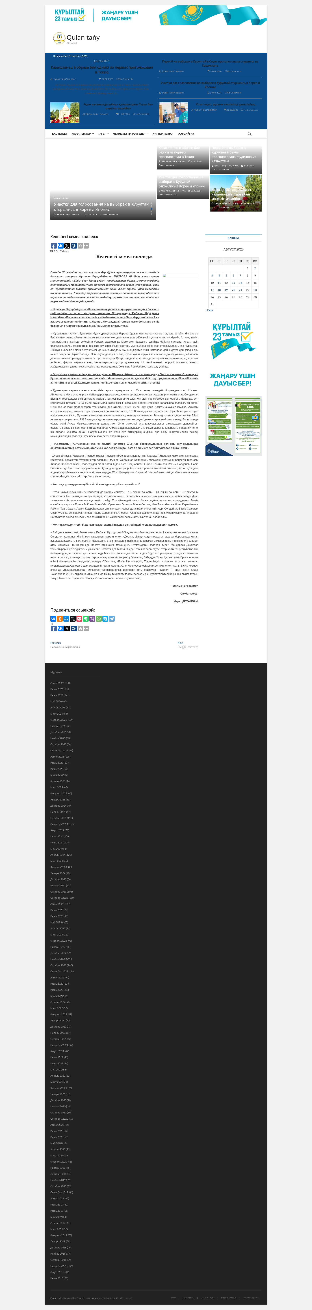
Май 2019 (56, 1216)
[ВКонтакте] (53, 619)
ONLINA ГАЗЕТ (208, 1297)
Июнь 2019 (56, 1210)
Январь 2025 (57, 799)
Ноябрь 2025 (58, 738)
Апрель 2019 (57, 1222)
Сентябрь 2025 (59, 750)
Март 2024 (56, 860)
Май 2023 (56, 922)
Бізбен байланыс (228, 1297)
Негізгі (173, 1297)
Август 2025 (57, 756)
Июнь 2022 (56, 989)
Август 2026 (57, 682)
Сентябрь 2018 (59, 1265)
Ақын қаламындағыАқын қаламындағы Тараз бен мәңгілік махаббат (118, 106)
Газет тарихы (188, 1297)
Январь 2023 (57, 946)
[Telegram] (112, 619)
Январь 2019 (57, 1241)
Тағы (101, 133)
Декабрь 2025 (58, 732)
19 (226, 289)
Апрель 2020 (57, 1149)
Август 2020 (57, 1124)
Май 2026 (56, 701)
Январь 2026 (57, 725)
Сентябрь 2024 (59, 824)
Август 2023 (57, 903)
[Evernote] (86, 619)
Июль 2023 (56, 909)
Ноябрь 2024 (58, 811)
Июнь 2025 (56, 768)
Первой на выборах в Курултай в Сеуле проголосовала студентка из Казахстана (210, 63)
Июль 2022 (56, 983)
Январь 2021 (57, 1094)
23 (255, 289)
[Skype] (105, 619)
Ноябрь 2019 (58, 1179)
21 (240, 289)
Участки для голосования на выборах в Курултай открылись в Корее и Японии (210, 85)
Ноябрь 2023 (58, 885)
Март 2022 (56, 1008)
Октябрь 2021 (58, 1038)
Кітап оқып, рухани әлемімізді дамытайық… (226, 104)
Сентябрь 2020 (59, 1118)
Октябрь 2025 (58, 744)
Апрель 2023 (57, 928)
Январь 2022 (57, 1020)
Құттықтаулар (163, 133)
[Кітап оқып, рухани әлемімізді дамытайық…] (173, 112)
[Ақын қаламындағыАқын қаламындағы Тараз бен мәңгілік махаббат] (64, 112)
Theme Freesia (83, 1298)
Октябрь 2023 (58, 891)
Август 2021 (57, 1051)
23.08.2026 (107, 79)
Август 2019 (57, 1198)
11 (219, 282)
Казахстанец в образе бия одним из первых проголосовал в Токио (102, 70)
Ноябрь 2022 (58, 959)
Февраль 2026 (58, 719)
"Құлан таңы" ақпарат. (64, 79)
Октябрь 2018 (58, 1259)
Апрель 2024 (57, 854)
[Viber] (92, 619)
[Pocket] (79, 619)
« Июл (209, 310)
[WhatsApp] (99, 619)
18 (219, 289)
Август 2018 (57, 1272)
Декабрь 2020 (58, 1100)
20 (233, 289)
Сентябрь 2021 (59, 1044)
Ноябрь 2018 (58, 1253)
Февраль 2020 (58, 1161)
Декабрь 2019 (58, 1173)
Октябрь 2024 (58, 817)
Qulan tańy (83, 37)
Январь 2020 (57, 1167)
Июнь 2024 (56, 842)
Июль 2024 (56, 836)
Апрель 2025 (57, 781)
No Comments (126, 79)
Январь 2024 (57, 873)
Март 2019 (56, 1229)
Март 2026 (56, 713)
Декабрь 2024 (58, 805)
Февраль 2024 (58, 867)
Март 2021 (56, 1081)
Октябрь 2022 (58, 965)
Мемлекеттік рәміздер (129, 133)
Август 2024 (57, 830)
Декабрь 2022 (58, 952)
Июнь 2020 (56, 1137)
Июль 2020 (56, 1130)
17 (212, 289)
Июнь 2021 (56, 1063)
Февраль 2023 (58, 940)
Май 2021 (56, 1069)
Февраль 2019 (58, 1235)
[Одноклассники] (60, 619)
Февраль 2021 (58, 1087)
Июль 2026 (56, 689)
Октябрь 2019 (58, 1186)
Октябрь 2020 (58, 1112)
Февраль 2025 (58, 793)
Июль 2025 (56, 762)
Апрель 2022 (57, 1002)
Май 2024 (56, 848)
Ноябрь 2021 (58, 1032)
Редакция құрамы (251, 1297)
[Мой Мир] (66, 619)
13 (233, 282)
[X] (73, 619)
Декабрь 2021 (58, 1026)
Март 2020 (56, 1155)
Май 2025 (56, 774)
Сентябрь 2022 (59, 971)
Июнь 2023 (56, 916)
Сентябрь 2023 (59, 897)
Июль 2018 (56, 1278)
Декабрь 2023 (58, 879)
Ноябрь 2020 (58, 1106)
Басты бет (60, 133)
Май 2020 (56, 1143)
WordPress (97, 1298)
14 (240, 282)
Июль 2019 (56, 1204)
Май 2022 (56, 995)
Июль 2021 (56, 1057)
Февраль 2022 (58, 1014)
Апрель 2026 (57, 707)
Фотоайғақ (186, 133)
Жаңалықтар (101, 61)
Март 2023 (56, 934)
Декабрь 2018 (58, 1247)
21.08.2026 (124, 114)
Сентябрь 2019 (59, 1192)
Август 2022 (57, 977)
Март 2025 (56, 787)
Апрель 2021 (57, 1075)
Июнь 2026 (56, 695)
